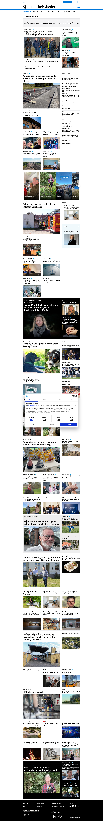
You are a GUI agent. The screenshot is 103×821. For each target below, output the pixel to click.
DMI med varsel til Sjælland (31, 22)
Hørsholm (45, 278)
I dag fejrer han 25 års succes (70, 33)
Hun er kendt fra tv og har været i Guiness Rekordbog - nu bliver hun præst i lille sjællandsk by (71, 85)
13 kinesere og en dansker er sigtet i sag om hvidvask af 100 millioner (71, 499)
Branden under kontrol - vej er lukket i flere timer (70, 79)
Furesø (44, 131)
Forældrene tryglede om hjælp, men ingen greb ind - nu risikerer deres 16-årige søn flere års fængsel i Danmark (32, 614)
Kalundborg (25, 151)
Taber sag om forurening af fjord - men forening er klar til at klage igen (31, 282)
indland (69, 104)
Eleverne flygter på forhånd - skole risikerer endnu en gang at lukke (51, 613)
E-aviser (60, 2)
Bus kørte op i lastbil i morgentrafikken (68, 671)
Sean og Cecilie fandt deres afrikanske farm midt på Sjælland (40, 769)
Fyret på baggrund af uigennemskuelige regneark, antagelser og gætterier (31, 477)
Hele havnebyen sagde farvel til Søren (70, 537)
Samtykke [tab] (31, 399)
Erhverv (53, 11)
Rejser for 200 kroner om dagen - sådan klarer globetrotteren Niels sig (41, 523)
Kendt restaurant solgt (68, 102)
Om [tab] (71, 399)
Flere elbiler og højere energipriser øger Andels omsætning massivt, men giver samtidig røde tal (32, 380)
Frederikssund (65, 29)
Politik (69, 128)
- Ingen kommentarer (38, 33)
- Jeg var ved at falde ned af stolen (70, 613)
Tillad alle (69, 424)
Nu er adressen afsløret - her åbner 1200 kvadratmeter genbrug (40, 443)
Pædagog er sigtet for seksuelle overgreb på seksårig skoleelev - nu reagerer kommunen (70, 97)
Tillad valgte (51, 424)
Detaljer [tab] (44, 399)
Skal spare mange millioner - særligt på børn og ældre (51, 743)
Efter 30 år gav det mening (51, 155)
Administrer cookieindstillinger (58, 806)
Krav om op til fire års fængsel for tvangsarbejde (51, 281)
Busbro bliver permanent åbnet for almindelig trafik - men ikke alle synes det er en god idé (70, 137)
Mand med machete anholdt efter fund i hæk (66, 22)
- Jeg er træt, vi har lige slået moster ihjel (70, 54)
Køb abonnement (67, 2)
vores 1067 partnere (32, 405)
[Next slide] (78, 186)
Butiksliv (29, 439)
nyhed (68, 100)
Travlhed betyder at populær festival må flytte (31, 743)
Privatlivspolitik (55, 804)
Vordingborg (64, 762)
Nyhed (70, 29)
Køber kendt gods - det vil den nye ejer (71, 90)
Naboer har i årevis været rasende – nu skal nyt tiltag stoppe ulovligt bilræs (40, 78)
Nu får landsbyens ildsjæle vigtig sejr (31, 724)
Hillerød (24, 278)
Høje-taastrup (26, 110)
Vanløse (64, 721)
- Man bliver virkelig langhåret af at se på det (31, 240)
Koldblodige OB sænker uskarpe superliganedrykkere (70, 125)
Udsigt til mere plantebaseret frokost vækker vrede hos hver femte (71, 558)
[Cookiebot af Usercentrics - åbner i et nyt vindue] (72, 396)
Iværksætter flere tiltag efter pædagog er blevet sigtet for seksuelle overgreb (51, 134)
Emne (47, 11)
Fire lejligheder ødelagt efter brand (70, 724)
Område (41, 11)
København (64, 104)
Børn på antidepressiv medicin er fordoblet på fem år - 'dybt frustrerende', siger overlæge (70, 321)
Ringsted (25, 29)
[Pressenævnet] (57, 815)
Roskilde (44, 151)
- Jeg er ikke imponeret (71, 592)
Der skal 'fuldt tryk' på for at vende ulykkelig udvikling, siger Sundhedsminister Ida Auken (41, 307)
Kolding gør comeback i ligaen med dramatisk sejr (70, 142)
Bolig (28, 555)
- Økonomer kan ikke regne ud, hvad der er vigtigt (51, 478)
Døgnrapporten (49, 20)
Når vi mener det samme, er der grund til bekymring (71, 232)
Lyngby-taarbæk (46, 740)
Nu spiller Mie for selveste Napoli (70, 518)
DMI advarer (65, 106)
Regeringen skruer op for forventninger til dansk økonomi (71, 131)
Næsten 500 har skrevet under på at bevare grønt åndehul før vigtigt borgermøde (31, 499)
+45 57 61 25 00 (30, 817)
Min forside (35, 11)
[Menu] (80, 2)
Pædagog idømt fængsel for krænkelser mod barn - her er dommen (51, 261)
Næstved (64, 50)
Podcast (30, 302)
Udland (63, 111)
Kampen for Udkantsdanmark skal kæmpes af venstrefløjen (71, 207)
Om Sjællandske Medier (56, 803)
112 (29, 20)
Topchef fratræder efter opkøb (32, 671)
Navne (69, 740)
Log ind (75, 2)
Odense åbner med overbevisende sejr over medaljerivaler (71, 120)
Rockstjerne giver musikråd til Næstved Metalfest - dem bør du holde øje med (32, 134)
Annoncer (25, 806)
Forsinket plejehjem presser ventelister (70, 441)
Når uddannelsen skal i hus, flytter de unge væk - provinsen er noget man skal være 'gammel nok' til (70, 766)
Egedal (63, 516)
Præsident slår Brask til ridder (51, 498)
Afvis (34, 424)
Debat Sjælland (72, 205)
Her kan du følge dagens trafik (50, 724)
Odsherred (25, 589)
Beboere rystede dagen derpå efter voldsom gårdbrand (39, 205)
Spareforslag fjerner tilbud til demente (71, 476)
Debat (58, 11)
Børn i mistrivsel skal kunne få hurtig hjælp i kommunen (70, 301)
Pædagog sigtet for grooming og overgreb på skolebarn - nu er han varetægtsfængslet (39, 637)
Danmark (64, 118)
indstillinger (73, 409)
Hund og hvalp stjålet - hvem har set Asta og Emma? (40, 345)
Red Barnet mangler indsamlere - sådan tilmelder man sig (51, 672)
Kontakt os (39, 806)
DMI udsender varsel (33, 692)
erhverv (68, 88)
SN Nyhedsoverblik (27, 11)
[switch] (44, 420)
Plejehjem (30, 29)
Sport (73, 11)
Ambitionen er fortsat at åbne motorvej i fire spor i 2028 (31, 154)
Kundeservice (26, 803)
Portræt (30, 765)
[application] (31, 186)
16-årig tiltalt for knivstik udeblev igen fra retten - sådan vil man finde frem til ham (31, 114)
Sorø (63, 589)
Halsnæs (64, 535)
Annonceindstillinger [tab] (58, 399)
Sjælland (26, 20)
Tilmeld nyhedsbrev (41, 804)
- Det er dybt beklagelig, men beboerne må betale (31, 261)
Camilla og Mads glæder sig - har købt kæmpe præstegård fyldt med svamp (41, 559)
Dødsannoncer (67, 11)
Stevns (44, 258)
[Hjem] (24, 2)
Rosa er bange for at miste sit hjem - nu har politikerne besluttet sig (31, 593)
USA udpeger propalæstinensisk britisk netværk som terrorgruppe (70, 115)
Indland (69, 555)
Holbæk (63, 76)
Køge (24, 73)
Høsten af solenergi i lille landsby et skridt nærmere (70, 784)
